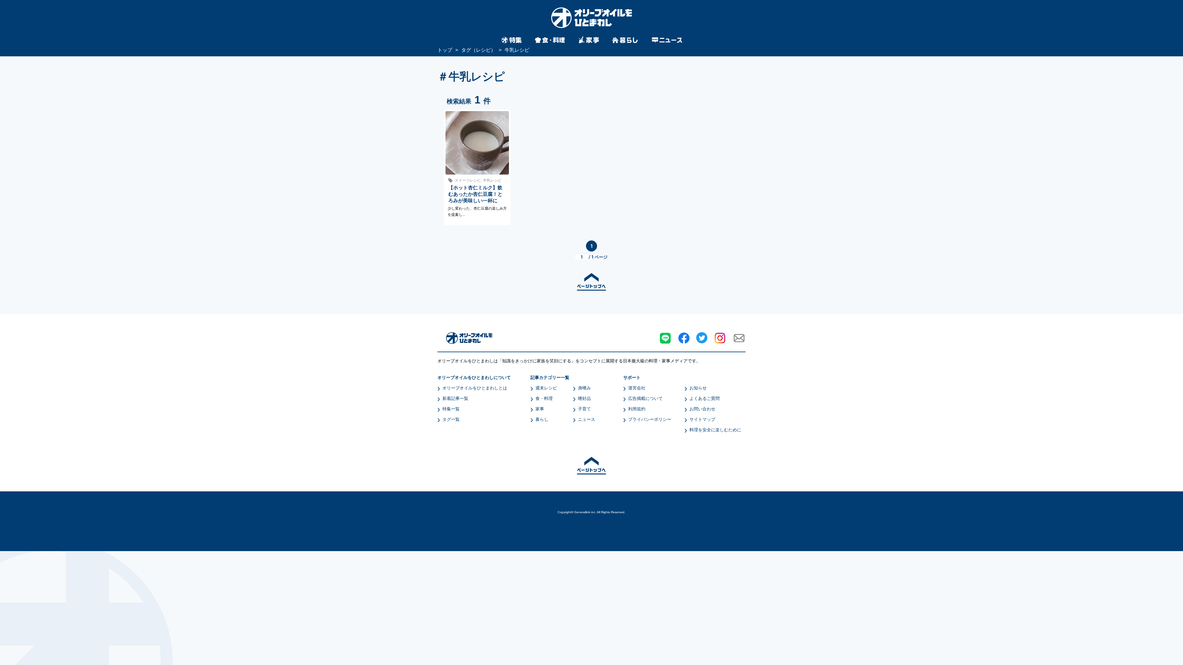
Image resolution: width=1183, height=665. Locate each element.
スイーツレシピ (468, 180)
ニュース (586, 419)
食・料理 (544, 398)
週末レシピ (546, 387)
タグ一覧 (451, 419)
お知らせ (698, 387)
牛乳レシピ (492, 180)
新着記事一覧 (455, 398)
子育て (584, 408)
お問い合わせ (702, 408)
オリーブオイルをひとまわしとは (474, 387)
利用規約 (636, 408)
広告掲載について (645, 398)
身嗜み (584, 387)
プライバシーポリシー (649, 419)
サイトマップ (702, 419)
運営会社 (636, 387)
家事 (539, 408)
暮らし (541, 419)
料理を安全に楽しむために (715, 429)
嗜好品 (584, 398)
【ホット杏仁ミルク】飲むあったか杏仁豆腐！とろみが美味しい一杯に (475, 194)
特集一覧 (451, 408)
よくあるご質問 (704, 398)
